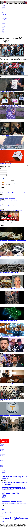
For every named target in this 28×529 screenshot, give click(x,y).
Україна (3, 12)
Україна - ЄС (3, 26)
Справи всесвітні (4, 5)
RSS (2, 8)
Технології (3, 29)
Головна (3, 32)
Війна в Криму (3, 30)
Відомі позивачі (4, 17)
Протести (3, 28)
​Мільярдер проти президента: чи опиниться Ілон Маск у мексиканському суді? (12, 501)
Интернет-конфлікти (4, 18)
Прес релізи (3, 521)
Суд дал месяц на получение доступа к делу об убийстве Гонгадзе (10, 493)
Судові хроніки (4, 6)
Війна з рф (3, 31)
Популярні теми (4, 496)
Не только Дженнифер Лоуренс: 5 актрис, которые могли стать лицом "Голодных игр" (8, 184)
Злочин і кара (3, 7)
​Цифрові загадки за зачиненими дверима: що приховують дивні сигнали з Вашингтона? (13, 512)
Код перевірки (2, 176)
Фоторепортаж (3, 498)
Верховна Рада (3, 19)
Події (2, 13)
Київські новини (4, 14)
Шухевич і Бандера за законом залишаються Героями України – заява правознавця (13, 492)
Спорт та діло (3, 15)
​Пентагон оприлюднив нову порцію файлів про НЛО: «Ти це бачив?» (11, 517)
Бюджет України (4, 27)
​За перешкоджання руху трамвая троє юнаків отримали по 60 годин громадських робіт (13, 487)
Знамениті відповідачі (4, 494)
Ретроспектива (3, 20)
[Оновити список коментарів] (27, 165)
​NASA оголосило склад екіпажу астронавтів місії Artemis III (10, 519)
